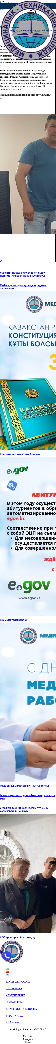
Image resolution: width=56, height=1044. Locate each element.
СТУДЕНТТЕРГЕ (15, 995)
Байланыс (13, 1022)
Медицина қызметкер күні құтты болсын (25, 785)
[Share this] (1, 260)
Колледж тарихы (18, 981)
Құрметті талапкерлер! (14, 620)
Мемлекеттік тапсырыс (22, 1008)
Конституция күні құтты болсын (20, 454)
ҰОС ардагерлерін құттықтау (18, 937)
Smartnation (15, 1015)
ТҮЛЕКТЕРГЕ (14, 988)
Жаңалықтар (15, 1002)
